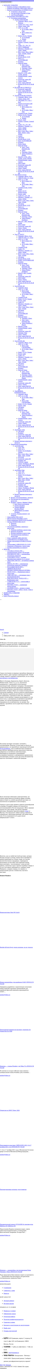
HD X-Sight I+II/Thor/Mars (26, 291)
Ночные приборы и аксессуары (20, 533)
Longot (20, 136)
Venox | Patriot (22, 81)
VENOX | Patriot (23, 486)
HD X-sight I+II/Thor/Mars (26, 346)
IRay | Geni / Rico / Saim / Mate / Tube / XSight (25, 454)
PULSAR (21, 457)
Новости (6, 1293)
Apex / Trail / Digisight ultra (26, 148)
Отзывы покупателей (10, 1331)
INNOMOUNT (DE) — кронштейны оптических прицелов (18, 554)
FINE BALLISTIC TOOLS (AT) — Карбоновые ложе (17, 579)
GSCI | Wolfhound (23, 47)
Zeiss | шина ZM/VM (24, 82)
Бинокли (13, 523)
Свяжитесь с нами (9, 1290)
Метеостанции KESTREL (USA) (17, 518)
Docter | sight (22, 40)
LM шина (21, 55)
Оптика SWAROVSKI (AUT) (16, 522)
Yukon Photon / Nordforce (26, 70)
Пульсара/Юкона (5, 748)
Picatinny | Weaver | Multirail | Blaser (21, 502)
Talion (23, 150)
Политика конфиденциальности (13, 1319)
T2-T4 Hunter (26, 37)
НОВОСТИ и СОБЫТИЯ (12, 593)
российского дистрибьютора (9, 678)
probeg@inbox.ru (5, 995)
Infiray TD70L (22, 129)
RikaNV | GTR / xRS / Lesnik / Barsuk (24, 73)
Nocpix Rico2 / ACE (24, 57)
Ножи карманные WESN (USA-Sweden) (19, 520)
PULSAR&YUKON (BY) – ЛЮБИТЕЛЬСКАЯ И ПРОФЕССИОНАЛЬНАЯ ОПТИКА (18, 568)
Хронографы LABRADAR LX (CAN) (19, 544)
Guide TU (21, 302)
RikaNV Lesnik (22, 326)
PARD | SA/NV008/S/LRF (26, 260)
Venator (24, 39)
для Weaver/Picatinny (17, 15)
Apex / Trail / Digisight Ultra (26, 412)
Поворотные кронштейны (19, 444)
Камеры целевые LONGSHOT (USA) (18, 7)
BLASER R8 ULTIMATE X (23, 87)
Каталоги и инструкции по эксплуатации (16, 1325)
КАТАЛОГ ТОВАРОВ (11, 5)
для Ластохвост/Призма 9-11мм (20, 13)
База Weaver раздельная (22, 504)
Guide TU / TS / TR (24, 195)
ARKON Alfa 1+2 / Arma (25, 178)
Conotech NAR (22, 247)
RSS (1, 1365)
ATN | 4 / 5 (21, 449)
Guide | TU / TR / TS (24, 45)
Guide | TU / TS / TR (24, 124)
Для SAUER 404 (20, 341)
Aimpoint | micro (23, 287)
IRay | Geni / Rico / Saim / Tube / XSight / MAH (25, 52)
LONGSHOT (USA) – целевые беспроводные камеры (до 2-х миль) (18, 558)
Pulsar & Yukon (22, 63)
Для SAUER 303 (20, 286)
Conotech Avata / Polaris (25, 113)
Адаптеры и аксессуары (18, 11)
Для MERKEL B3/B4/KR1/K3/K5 (20, 391)
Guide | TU (21, 249)
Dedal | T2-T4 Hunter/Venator (22, 191)
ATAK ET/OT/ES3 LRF (25, 103)
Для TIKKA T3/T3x (20, 174)
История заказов (9, 1303)
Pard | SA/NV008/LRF (24, 141)
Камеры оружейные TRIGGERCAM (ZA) (20, 8)
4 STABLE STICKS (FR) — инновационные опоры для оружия (18, 551)
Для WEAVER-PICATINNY (23, 95)
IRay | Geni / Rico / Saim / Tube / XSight (25, 361)
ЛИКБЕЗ (6, 594)
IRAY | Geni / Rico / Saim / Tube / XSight (26, 201)
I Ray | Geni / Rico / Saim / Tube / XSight (26, 307)
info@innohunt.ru (14, 1352)
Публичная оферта (9, 1316)
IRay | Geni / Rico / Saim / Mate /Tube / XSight (25, 479)
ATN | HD (21, 447)
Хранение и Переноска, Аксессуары (18, 546)
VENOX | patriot (23, 462)
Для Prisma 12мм (20, 430)
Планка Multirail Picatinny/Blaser (19, 508)
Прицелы (14, 525)
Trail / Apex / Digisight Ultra (26, 65)
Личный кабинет (9, 1300)
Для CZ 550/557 (19, 234)
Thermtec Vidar (22, 166)
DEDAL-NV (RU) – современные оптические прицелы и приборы (17, 564)
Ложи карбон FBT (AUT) (15, 517)
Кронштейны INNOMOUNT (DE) (17, 16)
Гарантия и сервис (9, 1322)
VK (4, 1365)
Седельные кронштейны (18, 18)
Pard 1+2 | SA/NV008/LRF (23, 59)
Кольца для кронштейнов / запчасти (22, 497)
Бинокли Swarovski (17, 531)
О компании (7, 1287)
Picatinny (20, 61)
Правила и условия (10, 1311)
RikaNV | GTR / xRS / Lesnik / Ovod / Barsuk (25, 157)
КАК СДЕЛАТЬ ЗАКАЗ (11, 596)
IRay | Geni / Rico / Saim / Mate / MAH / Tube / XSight (25, 132)
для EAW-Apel (19, 446)
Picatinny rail (22, 460)
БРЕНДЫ (7, 549)
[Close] (0, 599)
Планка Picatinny (20, 505)
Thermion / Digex (27, 68)
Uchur (26, 811)
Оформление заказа (10, 1313)
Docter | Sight (22, 120)
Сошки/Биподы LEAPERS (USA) (17, 539)
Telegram (8, 1365)
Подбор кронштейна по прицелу (17, 547)
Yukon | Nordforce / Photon (26, 463)
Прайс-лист (7, 1328)
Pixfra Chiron (22, 144)
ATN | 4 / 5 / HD (23, 28)
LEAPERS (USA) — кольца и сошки (18, 588)
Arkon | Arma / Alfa (24, 26)
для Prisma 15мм (19, 470)
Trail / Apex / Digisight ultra (26, 320)
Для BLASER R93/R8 (21, 19)
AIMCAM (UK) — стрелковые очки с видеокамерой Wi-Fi (18, 575)
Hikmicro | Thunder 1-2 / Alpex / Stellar (25, 49)
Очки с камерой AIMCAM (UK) (17, 538)
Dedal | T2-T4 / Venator (25, 36)
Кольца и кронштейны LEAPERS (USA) (19, 10)
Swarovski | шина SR (24, 79)
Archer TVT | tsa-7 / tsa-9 (25, 24)
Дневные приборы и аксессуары (21, 530)
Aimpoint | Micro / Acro (25, 97)
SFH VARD (21, 163)
